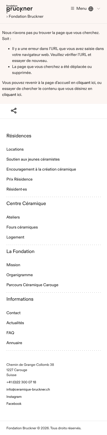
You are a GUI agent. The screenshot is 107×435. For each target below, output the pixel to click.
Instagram (14, 397)
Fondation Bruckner (19, 9)
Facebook (13, 404)
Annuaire (14, 343)
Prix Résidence (19, 179)
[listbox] (94, 9)
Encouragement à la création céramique (41, 169)
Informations (20, 299)
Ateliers (13, 217)
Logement (15, 237)
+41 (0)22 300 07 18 (21, 382)
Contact (13, 313)
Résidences (18, 136)
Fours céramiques (22, 227)
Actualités (15, 323)
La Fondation (20, 251)
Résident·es (16, 189)
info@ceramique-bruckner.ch (28, 389)
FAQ (10, 333)
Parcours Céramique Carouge (32, 285)
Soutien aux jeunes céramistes (33, 159)
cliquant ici (85, 82)
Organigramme (19, 275)
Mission (13, 265)
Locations (15, 149)
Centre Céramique (26, 204)
